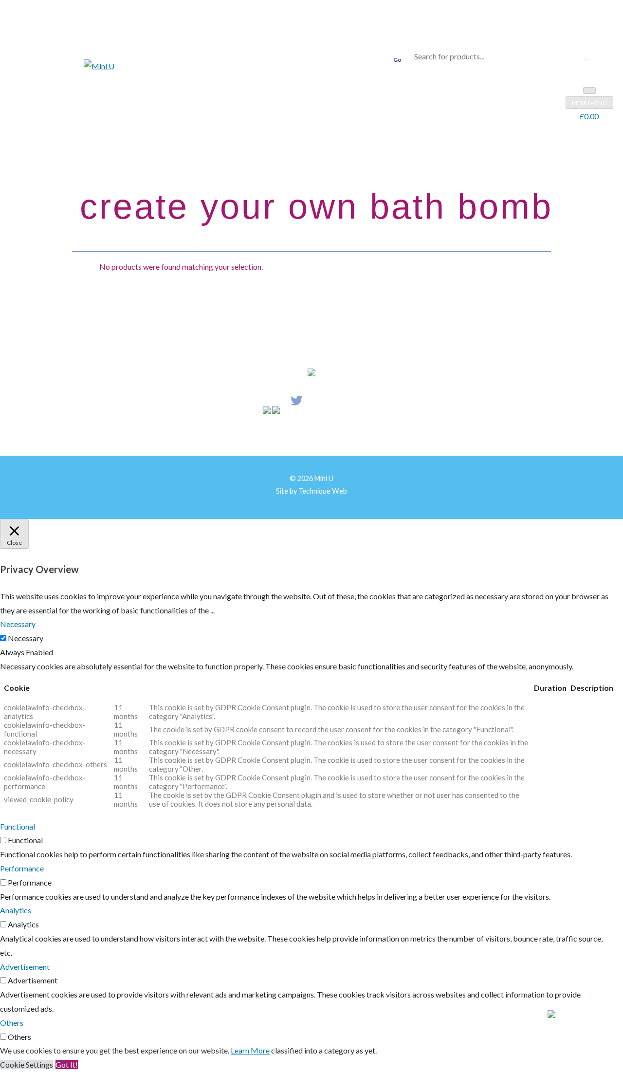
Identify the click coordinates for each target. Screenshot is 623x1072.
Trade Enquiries (246, 434)
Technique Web (322, 491)
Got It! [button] (66, 1064)
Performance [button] (22, 868)
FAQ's (175, 434)
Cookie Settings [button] (26, 1064)
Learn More (250, 1050)
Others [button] (11, 1022)
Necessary (25, 638)
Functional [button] (17, 826)
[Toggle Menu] (589, 90)
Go (397, 59)
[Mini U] (99, 66)
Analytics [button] (15, 910)
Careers (203, 434)
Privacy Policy (363, 434)
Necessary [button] (18, 623)
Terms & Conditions (421, 434)
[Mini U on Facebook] (588, 55)
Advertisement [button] (25, 966)
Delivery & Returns (305, 434)
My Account (141, 434)
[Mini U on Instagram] (583, 55)
